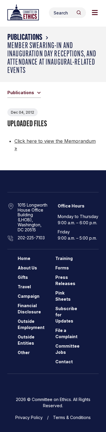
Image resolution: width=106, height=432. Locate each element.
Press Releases (65, 280)
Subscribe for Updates (66, 314)
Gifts (23, 277)
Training (64, 258)
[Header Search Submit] (79, 12)
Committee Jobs (67, 349)
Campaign (28, 296)
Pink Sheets (63, 296)
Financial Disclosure (29, 308)
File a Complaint (66, 333)
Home (24, 258)
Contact (64, 361)
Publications (24, 38)
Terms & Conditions (72, 417)
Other (24, 352)
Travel (24, 286)
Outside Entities (26, 340)
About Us (27, 267)
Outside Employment (31, 324)
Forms (62, 267)
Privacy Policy (29, 417)
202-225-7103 (31, 237)
